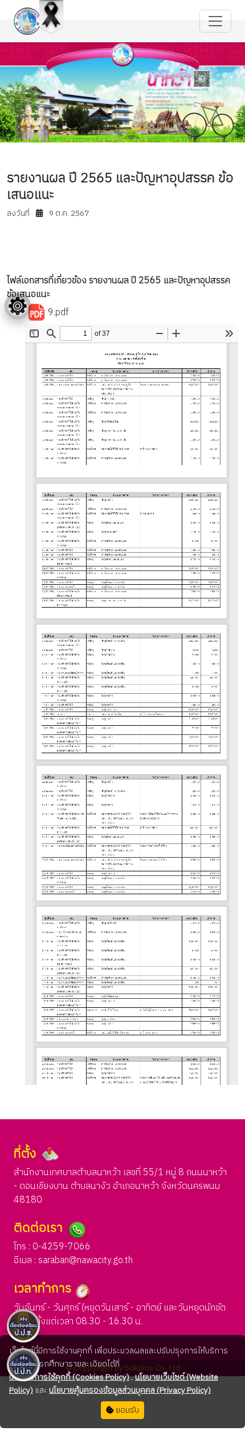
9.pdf (57, 312)
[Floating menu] (18, 306)
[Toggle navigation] (215, 21)
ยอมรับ (126, 1410)
